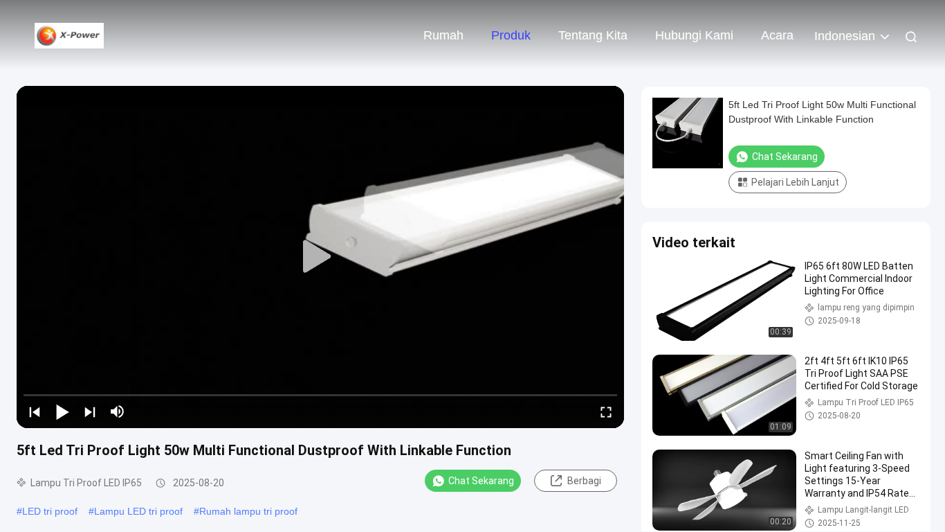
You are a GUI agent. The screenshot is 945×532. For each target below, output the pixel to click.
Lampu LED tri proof (138, 511)
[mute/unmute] (117, 411)
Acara (777, 35)
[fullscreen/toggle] (606, 411)
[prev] (34, 411)
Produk (511, 35)
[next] (90, 411)
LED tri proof (49, 511)
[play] (320, 257)
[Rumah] (69, 34)
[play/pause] (62, 411)
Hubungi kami (694, 35)
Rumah (443, 35)
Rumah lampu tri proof (248, 511)
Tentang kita (592, 35)
